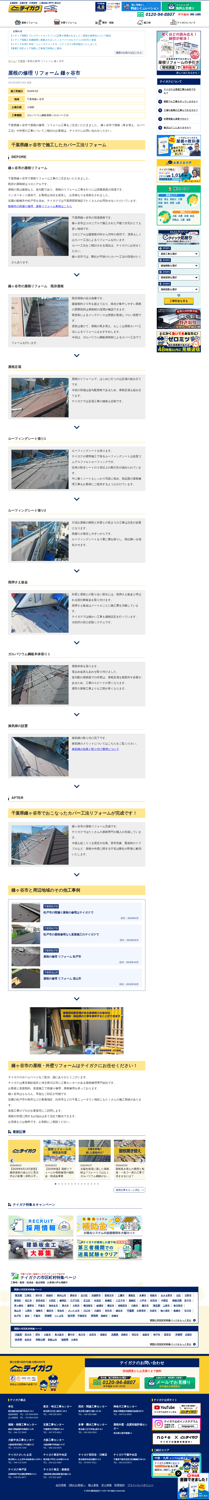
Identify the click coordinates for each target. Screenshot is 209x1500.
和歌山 (175, 219)
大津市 (74, 1339)
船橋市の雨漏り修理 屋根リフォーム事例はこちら (40, 206)
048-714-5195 (20, 1462)
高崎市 (104, 1315)
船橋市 (177, 1310)
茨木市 (28, 1334)
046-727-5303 (20, 1432)
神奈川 (173, 199)
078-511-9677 (20, 1477)
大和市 (76, 1305)
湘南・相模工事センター (22, 1424)
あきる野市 (166, 1295)
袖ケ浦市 (165, 1310)
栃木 (166, 202)
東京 (160, 199)
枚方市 (82, 1334)
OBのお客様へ (77, 1485)
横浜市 (110, 1305)
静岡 (160, 206)
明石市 (135, 1334)
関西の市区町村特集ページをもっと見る (170, 1344)
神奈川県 (177, 1300)
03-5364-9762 (31, 1418)
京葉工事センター (53, 1424)
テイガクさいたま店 (20, 1454)
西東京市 (109, 1295)
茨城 (160, 202)
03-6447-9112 (90, 1462)
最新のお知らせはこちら (129, 52)
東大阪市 (59, 1334)
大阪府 (18, 1334)
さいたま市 (74, 1310)
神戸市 (156, 1334)
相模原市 (122, 1305)
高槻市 (103, 1334)
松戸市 (17, 1315)
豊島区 (132, 1295)
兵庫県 (114, 1334)
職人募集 (93, 1485)
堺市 (37, 1334)
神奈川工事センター (125, 1406)
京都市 (188, 1334)
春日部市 (178, 1305)
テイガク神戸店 (17, 1469)
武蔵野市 (96, 1295)
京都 (186, 216)
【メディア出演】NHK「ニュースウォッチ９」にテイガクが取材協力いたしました (53, 44)
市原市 (153, 1310)
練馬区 (63, 1300)
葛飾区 (132, 1300)
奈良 (192, 216)
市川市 (187, 1310)
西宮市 (167, 1334)
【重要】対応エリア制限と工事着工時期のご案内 (36, 48)
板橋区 (108, 1300)
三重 (182, 219)
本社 (10, 1406)
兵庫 (180, 216)
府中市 (38, 1295)
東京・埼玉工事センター (57, 1406)
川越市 (97, 1310)
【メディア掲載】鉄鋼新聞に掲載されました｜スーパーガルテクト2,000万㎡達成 (53, 40)
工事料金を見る (179, 301)
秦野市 (30, 1305)
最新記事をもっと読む (128, 1189)
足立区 (86, 1300)
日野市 (188, 1295)
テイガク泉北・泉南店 (56, 1469)
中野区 (164, 1300)
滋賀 (188, 219)
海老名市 (53, 1305)
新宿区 (17, 1300)
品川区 (84, 1295)
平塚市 (41, 1305)
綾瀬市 (99, 1305)
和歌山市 (52, 1339)
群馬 (172, 202)
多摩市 (142, 1295)
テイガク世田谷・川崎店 (92, 1454)
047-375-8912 (55, 1432)
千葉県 (130, 1310)
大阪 (174, 216)
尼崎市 (124, 1334)
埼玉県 (156, 1305)
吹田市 (92, 1334)
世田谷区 (40, 1300)
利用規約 (119, 1485)
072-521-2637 (55, 1477)
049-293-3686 (90, 1414)
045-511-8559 (125, 1414)
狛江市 (28, 1300)
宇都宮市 (82, 1315)
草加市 (60, 1310)
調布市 (73, 1295)
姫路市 (146, 1334)
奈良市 (28, 1339)
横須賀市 (88, 1305)
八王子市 (120, 1300)
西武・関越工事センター (92, 1406)
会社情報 (61, 1485)
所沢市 (108, 1310)
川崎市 (134, 1305)
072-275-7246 (20, 1448)
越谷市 (119, 1310)
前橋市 (115, 1315)
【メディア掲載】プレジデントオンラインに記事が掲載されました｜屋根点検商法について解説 (60, 35)
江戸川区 (75, 1300)
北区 (178, 1295)
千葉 (180, 199)
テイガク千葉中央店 (125, 1454)
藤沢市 (145, 1305)
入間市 (28, 1310)
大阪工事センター (53, 1440)
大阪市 (47, 1334)
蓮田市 (50, 1310)
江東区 (28, 1295)
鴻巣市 (39, 1310)
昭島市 (153, 1295)
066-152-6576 (55, 1448)
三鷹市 (121, 1295)
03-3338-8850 (31, 1414)
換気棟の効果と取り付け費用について (95, 749)
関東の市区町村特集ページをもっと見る (170, 1320)
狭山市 (17, 1310)
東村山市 (61, 1295)
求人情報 (106, 1485)
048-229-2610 (55, 1414)
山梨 (178, 202)
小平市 (143, 1300)
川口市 (86, 1310)
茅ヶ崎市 (18, 1305)
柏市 (27, 1315)
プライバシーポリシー (140, 1485)
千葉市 (36, 1315)
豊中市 (71, 1334)
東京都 (18, 1295)
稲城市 (49, 1295)
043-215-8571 (125, 1462)
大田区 (52, 1300)
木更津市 (141, 1310)
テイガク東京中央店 (55, 1454)
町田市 (153, 1300)
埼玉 (166, 199)
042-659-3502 (90, 1432)
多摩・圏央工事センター (92, 1424)
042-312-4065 (55, 1462)
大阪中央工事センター (21, 1440)
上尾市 (166, 1305)
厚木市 (65, 1305)
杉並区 (97, 1300)
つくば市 (59, 1315)
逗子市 (187, 1300)
